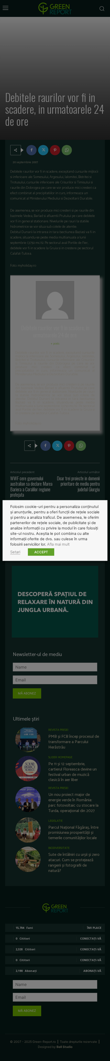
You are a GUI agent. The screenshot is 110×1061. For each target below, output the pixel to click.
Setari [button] (15, 552)
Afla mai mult (58, 544)
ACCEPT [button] (41, 552)
